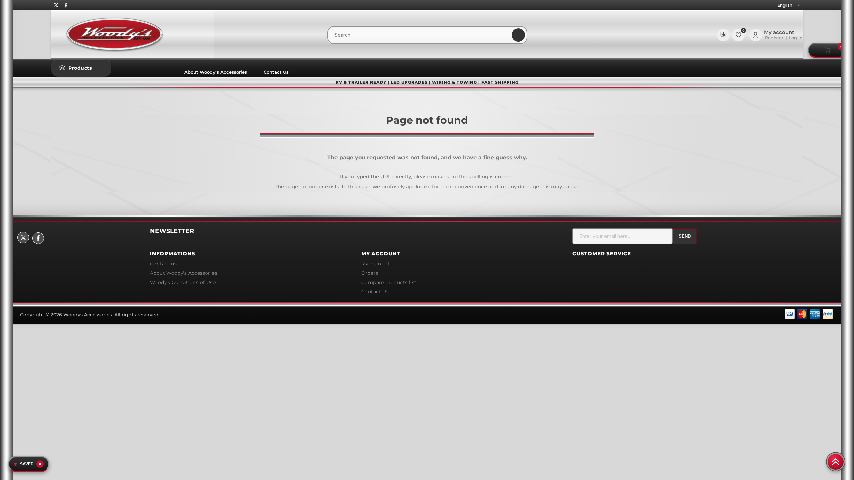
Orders (369, 273)
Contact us (163, 264)
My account (375, 264)
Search (518, 35)
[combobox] (427, 35)
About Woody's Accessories (215, 72)
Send (685, 236)
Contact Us (276, 72)
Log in (796, 37)
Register (774, 37)
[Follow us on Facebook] (65, 5)
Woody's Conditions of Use (183, 282)
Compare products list (723, 35)
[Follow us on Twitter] (56, 5)
